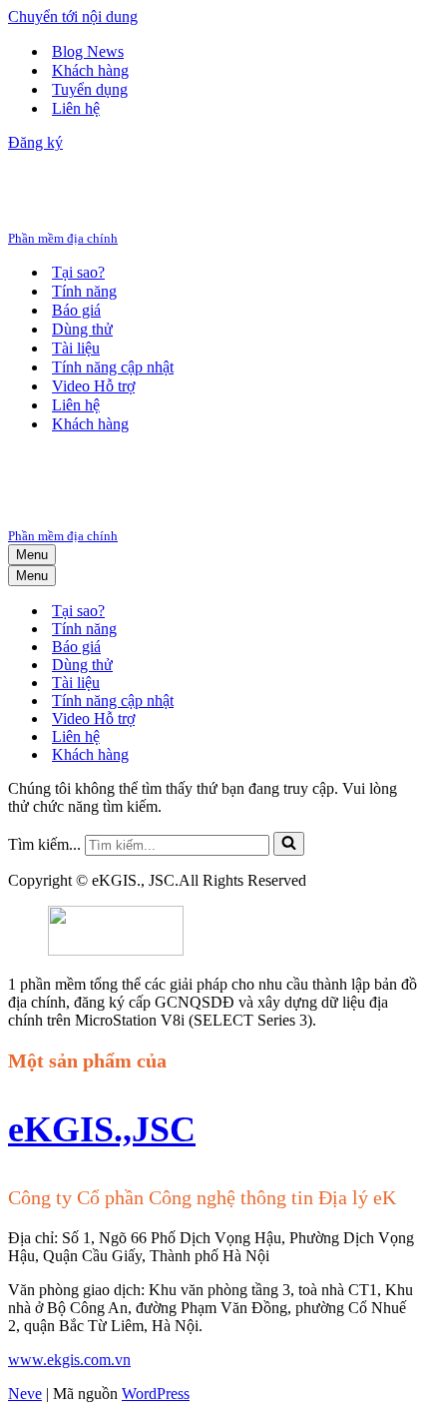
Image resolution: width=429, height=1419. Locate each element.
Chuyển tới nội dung (73, 16)
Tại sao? (78, 272)
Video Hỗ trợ (93, 385)
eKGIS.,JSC (102, 1129)
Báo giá (76, 310)
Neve (25, 1393)
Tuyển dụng (90, 89)
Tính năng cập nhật (113, 366)
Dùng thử (82, 329)
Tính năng (84, 291)
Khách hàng (90, 70)
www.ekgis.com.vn (69, 1359)
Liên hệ (76, 108)
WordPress (156, 1393)
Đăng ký (35, 142)
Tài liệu (76, 348)
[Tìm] (288, 844)
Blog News (88, 51)
